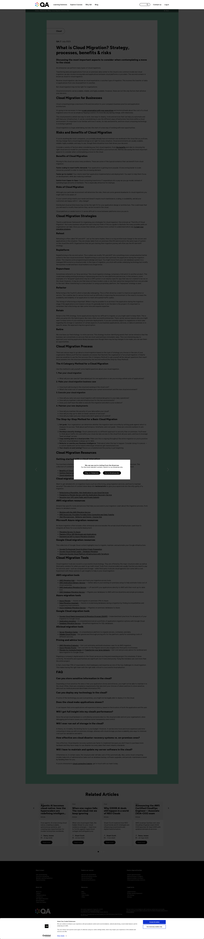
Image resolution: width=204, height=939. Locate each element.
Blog (96, 5)
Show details (60, 936)
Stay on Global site (91, 473)
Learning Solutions (60, 5)
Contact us (157, 5)
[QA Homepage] (42, 4)
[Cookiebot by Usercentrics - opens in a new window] (47, 936)
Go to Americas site (112, 473)
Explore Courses (76, 5)
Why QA (89, 5)
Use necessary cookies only (154, 926)
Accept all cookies (154, 922)
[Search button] (147, 4)
